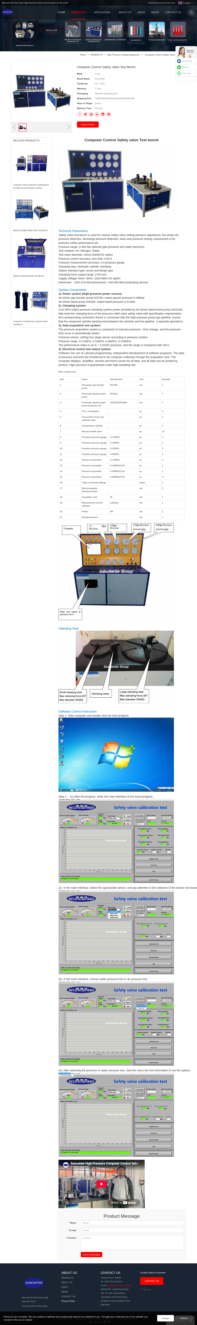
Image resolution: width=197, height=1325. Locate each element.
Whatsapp (186, 73)
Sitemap (146, 1289)
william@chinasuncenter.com (120, 1285)
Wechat (185, 67)
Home (83, 54)
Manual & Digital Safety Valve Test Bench (30, 230)
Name (72, 1223)
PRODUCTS (96, 54)
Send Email (187, 61)
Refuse (184, 1318)
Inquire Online (88, 124)
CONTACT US (152, 1281)
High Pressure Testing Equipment (123, 54)
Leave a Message (91, 1254)
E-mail (72, 1230)
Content (71, 1238)
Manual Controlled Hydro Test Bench (28, 276)
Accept (165, 1318)
